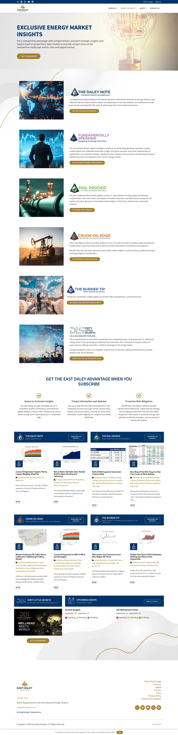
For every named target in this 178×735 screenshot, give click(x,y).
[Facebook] (33, 2)
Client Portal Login (152, 681)
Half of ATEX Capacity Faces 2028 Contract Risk (106, 473)
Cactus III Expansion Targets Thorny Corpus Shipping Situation (31, 472)
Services (157, 684)
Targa (98, 486)
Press (158, 693)
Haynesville (112, 560)
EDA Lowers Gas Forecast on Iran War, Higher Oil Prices (106, 555)
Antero (105, 560)
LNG (97, 563)
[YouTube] (29, 2)
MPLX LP (72, 480)
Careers (157, 690)
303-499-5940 (22, 698)
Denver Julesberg (108, 477)
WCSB (33, 571)
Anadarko (98, 477)
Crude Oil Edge (21, 565)
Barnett (35, 562)
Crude (20, 477)
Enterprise (103, 480)
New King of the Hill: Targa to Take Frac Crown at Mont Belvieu (145, 473)
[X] (18, 2)
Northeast (19, 568)
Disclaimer (157, 724)
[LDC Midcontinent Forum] (140, 614)
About (158, 687)
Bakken (29, 562)
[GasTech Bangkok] (89, 614)
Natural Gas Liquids (115, 480)
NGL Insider (96, 483)
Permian (33, 477)
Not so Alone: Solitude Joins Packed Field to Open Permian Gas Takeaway (69, 474)
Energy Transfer (62, 480)
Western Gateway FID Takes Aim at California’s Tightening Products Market (31, 556)
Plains (38, 477)
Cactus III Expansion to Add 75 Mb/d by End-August (69, 555)
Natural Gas (80, 480)
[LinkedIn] (21, 2)
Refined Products (107, 483)
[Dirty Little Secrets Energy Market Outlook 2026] (38, 622)
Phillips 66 (34, 568)
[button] (117, 8)
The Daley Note (66, 483)
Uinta (28, 571)
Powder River (20, 571)
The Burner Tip (152, 565)
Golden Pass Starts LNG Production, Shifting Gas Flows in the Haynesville (146, 556)
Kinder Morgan (41, 565)
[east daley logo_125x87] (22, 8)
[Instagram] (25, 2)
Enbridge (77, 563)
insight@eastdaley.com (26, 707)
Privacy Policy (154, 695)
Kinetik (26, 477)
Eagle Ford (31, 565)
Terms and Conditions (151, 698)
